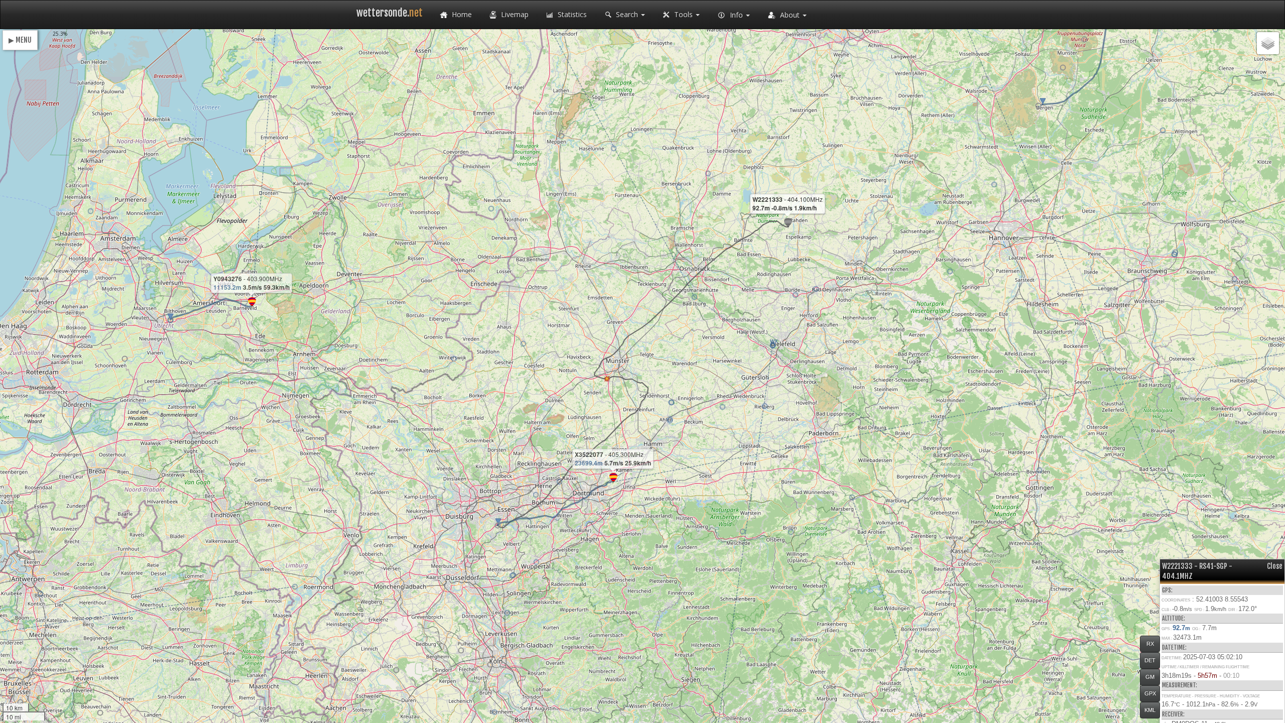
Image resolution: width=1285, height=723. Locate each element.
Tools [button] (683, 14)
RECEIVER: (1173, 714)
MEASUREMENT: (1179, 685)
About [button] (790, 15)
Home (461, 14)
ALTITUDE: (1173, 618)
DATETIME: (1174, 647)
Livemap (514, 14)
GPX (1150, 693)
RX (1150, 644)
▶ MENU (20, 40)
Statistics (571, 14)
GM (1149, 677)
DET (1149, 660)
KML (1149, 710)
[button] (1038, 105)
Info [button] (736, 15)
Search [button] (627, 14)
